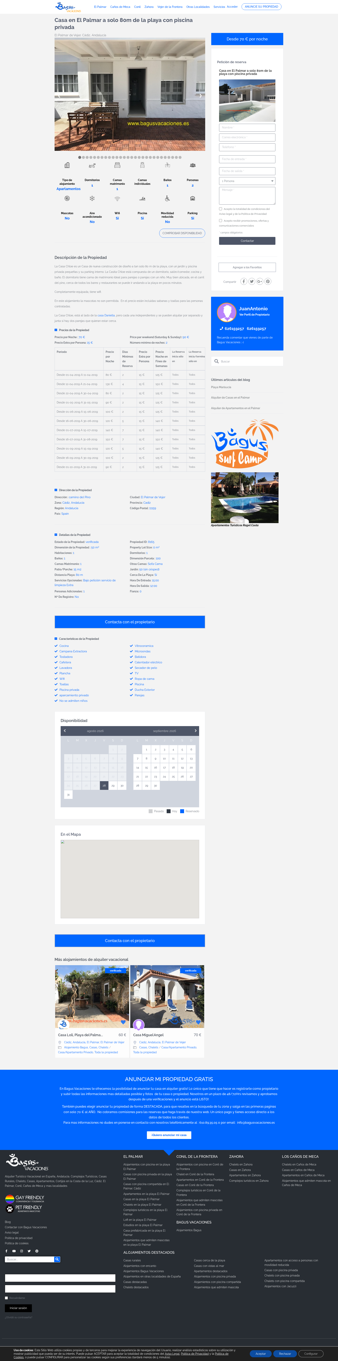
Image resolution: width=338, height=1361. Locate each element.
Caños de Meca (120, 6)
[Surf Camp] (245, 443)
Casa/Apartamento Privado (75, 1052)
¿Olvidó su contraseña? (18, 1317)
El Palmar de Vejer (68, 35)
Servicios (219, 6)
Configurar (311, 1353)
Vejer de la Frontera (169, 6)
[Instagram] (21, 1251)
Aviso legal (225, 213)
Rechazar (285, 1353)
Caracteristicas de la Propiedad (79, 638)
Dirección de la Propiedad (75, 490)
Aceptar (261, 1353)
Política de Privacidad (254, 213)
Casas (93, 1047)
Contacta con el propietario (130, 622)
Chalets (103, 1047)
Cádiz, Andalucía (94, 35)
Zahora (149, 6)
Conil (137, 6)
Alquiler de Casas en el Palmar (230, 397)
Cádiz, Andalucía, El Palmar (81, 1042)
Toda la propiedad (106, 1052)
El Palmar (100, 6)
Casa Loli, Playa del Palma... (80, 1035)
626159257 (234, 328)
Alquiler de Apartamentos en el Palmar (235, 408)
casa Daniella (106, 315)
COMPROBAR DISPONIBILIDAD (182, 233)
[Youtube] (14, 1251)
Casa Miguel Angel (148, 1035)
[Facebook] (6, 1251)
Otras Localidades (198, 6)
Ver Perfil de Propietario (254, 314)
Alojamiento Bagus (76, 1047)
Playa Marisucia (221, 387)
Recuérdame (17, 1297)
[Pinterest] (36, 1251)
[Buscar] (57, 1259)
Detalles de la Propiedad (74, 534)
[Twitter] (29, 1251)
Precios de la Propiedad (74, 330)
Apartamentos (69, 189)
